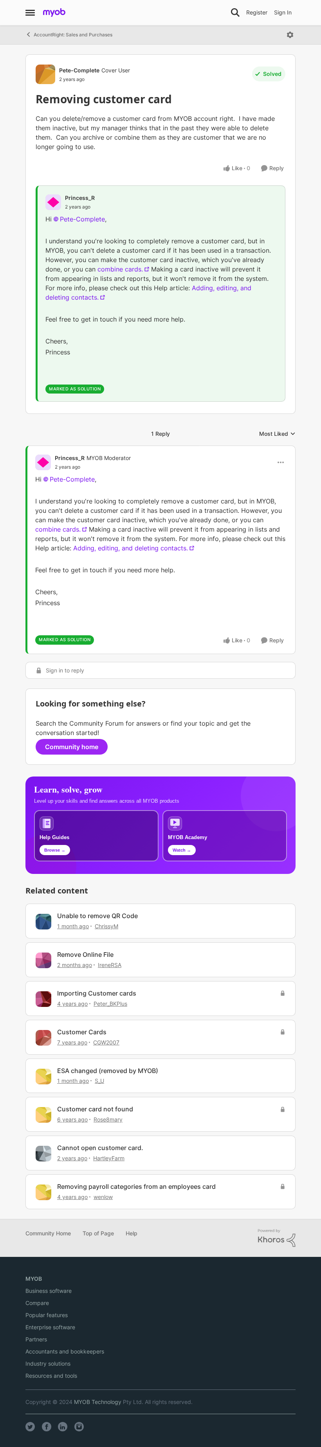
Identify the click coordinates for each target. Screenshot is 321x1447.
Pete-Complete (79, 70)
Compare (37, 1303)
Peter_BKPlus (110, 1003)
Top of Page (98, 1233)
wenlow (103, 1197)
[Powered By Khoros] (277, 1238)
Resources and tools (51, 1375)
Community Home (48, 1233)
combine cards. (120, 269)
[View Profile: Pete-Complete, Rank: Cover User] (45, 74)
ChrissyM (106, 926)
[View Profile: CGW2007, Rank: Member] (43, 1038)
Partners (36, 1339)
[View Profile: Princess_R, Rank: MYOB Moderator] (43, 462)
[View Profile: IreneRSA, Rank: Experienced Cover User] (43, 960)
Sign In (283, 12)
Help (131, 1233)
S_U (99, 1080)
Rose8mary (108, 1119)
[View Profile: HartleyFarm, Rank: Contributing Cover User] (43, 1153)
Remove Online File (85, 954)
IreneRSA (109, 965)
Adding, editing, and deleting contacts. (130, 548)
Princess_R (80, 197)
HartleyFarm (108, 1158)
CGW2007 (106, 1042)
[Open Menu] (290, 34)
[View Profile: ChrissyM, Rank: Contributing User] (43, 921)
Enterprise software (50, 1327)
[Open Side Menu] (30, 12)
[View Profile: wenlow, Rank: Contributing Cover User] (43, 1192)
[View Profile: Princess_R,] (53, 202)
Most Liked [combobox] (277, 434)
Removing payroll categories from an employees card (136, 1186)
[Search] (235, 12)
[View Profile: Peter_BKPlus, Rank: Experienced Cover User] (43, 999)
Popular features (46, 1315)
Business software (48, 1290)
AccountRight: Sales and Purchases (73, 35)
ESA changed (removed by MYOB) (107, 1071)
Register (256, 12)
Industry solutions (47, 1363)
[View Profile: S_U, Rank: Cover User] (43, 1076)
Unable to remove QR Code (97, 916)
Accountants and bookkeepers (64, 1351)
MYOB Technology (97, 1401)
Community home (71, 747)
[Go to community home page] (54, 12)
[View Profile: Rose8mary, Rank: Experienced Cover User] (43, 1115)
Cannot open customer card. (100, 1148)
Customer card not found (95, 1109)
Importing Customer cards (96, 993)
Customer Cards (81, 1032)
